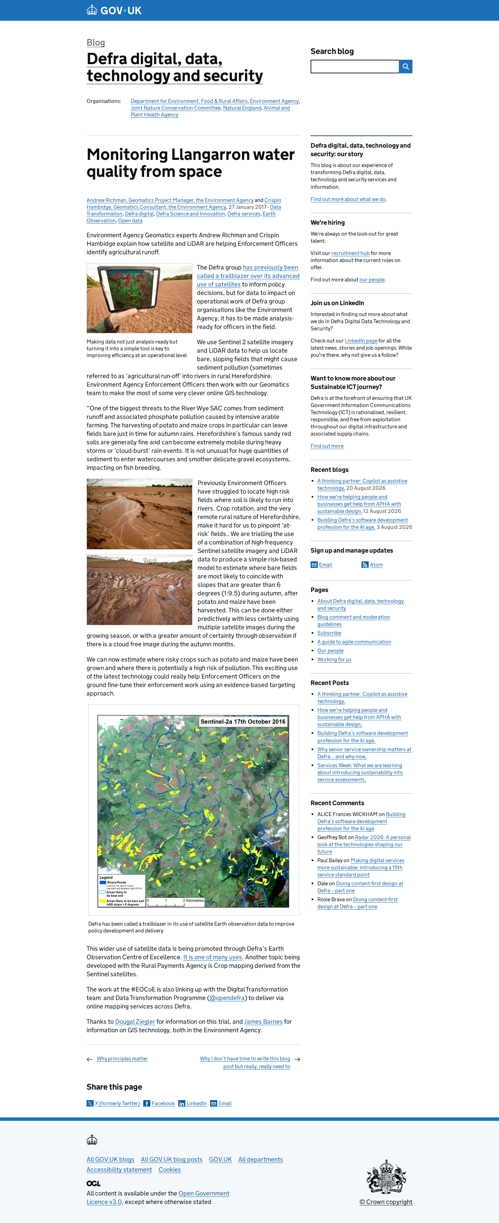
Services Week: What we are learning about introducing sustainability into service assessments (360, 772)
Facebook (163, 1103)
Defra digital (139, 213)
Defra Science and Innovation (190, 213)
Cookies (170, 1169)
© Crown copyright (385, 1202)
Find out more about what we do (348, 199)
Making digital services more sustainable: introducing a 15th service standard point (360, 867)
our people (372, 279)
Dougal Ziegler (135, 1021)
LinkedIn (197, 1103)
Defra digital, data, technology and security (175, 67)
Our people (330, 650)
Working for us (334, 659)
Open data (130, 220)
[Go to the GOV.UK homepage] (114, 10)
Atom (376, 564)
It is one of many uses (212, 957)
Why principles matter (122, 1058)
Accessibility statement (119, 1169)
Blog (96, 42)
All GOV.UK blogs (110, 1159)
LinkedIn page (361, 340)
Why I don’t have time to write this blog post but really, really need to (245, 1062)
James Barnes (263, 1021)
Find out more (327, 446)
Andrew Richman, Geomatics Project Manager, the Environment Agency (170, 200)
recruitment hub (350, 253)
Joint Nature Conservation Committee (176, 108)
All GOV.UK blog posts (172, 1159)
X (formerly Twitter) (117, 1103)
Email (225, 1103)
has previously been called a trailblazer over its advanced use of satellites (248, 275)
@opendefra (227, 998)
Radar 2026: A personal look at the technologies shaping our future (364, 844)
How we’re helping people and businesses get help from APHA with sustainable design (359, 504)
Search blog (332, 51)
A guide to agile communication (354, 641)
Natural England (242, 108)
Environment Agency (274, 101)
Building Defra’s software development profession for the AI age (361, 821)
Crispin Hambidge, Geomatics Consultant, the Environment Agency (184, 203)
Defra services (243, 213)
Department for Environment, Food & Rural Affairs (189, 101)
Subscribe (329, 633)
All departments (260, 1159)
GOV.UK (220, 1159)
